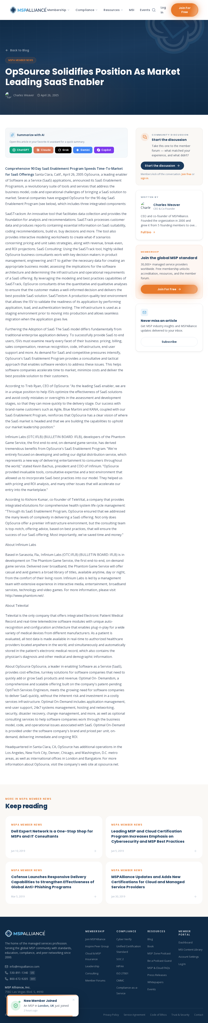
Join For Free (185, 10)
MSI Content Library (191, 949)
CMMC (120, 980)
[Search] (153, 10)
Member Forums (95, 980)
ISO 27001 (122, 973)
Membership (56, 10)
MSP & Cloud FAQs (158, 968)
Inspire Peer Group (97, 946)
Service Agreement (134, 1014)
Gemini (85, 150)
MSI (131, 10)
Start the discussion (160, 166)
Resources (111, 10)
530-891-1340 (22, 973)
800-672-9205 (22, 979)
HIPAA (120, 966)
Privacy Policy (111, 1014)
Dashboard (186, 942)
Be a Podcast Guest (159, 961)
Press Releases (157, 975)
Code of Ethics (158, 1014)
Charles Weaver (23, 95)
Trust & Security (180, 1014)
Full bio (146, 232)
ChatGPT (23, 150)
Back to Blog (19, 50)
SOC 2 (120, 959)
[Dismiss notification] (73, 999)
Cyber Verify (124, 939)
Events (145, 10)
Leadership (92, 966)
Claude (46, 150)
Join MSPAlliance (95, 939)
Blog (150, 939)
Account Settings (189, 956)
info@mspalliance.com (24, 966)
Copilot (106, 150)
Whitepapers (155, 982)
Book (150, 946)
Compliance (85, 10)
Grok (65, 150)
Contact (198, 1014)
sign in (144, 178)
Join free (186, 174)
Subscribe (169, 342)
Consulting (91, 973)
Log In (163, 9)
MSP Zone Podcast (159, 953)
